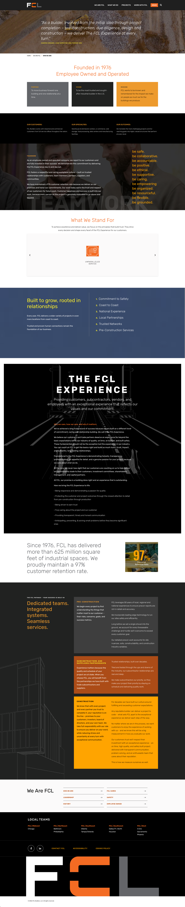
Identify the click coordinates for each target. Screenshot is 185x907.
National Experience (112, 311)
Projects (126, 5)
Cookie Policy (103, 848)
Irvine (139, 829)
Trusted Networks (110, 323)
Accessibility (80, 848)
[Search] (161, 5)
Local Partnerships (111, 317)
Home (29, 56)
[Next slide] (155, 255)
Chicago (31, 829)
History (67, 804)
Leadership (68, 797)
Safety (110, 797)
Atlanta (84, 829)
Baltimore (57, 829)
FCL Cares (111, 791)
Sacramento (142, 832)
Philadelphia (58, 832)
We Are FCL (99, 5)
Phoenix (140, 834)
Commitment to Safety (114, 298)
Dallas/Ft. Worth (115, 829)
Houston (112, 832)
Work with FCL (140, 5)
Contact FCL (58, 848)
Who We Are (47, 56)
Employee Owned (114, 804)
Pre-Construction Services (116, 330)
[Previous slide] (29, 255)
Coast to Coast (108, 305)
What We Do (113, 5)
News (154, 5)
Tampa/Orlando (87, 832)
